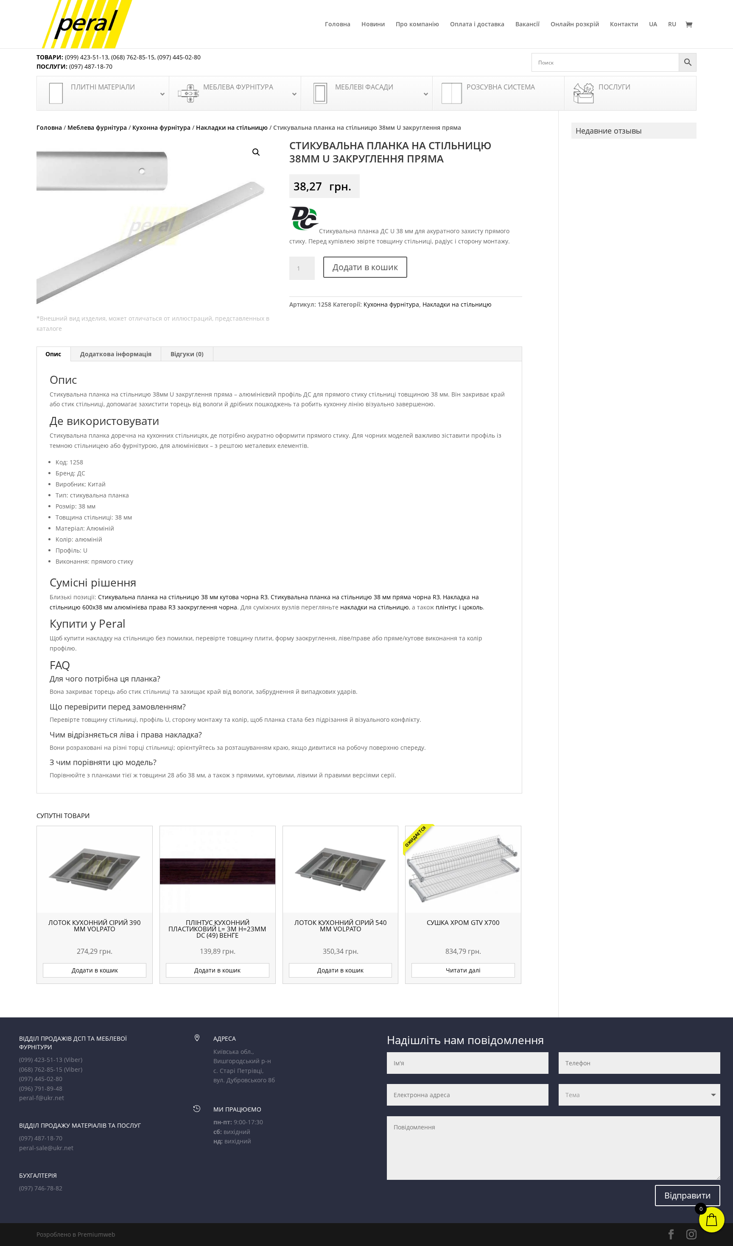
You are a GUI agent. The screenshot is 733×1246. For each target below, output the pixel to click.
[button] (256, 152)
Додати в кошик (365, 267)
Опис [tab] (53, 354)
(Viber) (73, 1060)
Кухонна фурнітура (161, 127)
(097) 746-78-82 (40, 1188)
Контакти (624, 24)
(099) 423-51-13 (85, 57)
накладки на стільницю (374, 607)
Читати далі (463, 970)
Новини (373, 24)
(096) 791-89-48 (40, 1088)
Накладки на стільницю (232, 127)
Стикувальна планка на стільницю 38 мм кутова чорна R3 (183, 597)
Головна (337, 24)
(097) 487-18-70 (89, 66)
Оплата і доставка (477, 24)
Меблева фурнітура (97, 127)
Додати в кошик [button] (95, 970)
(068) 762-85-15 (132, 57)
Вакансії (527, 24)
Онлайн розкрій (575, 24)
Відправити (687, 1195)
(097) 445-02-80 (179, 57)
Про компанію (417, 24)
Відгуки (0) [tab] (187, 354)
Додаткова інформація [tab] (115, 354)
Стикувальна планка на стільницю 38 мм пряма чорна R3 (355, 597)
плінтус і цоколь (459, 607)
